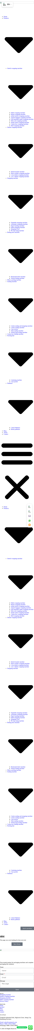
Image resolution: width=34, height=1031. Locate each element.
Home (5, 16)
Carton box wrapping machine (19, 124)
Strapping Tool (15, 229)
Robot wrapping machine (18, 114)
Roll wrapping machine (17, 125)
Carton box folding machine (15, 334)
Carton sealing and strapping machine (21, 326)
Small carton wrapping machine (20, 122)
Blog (5, 431)
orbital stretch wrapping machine (20, 116)
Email (2, 974)
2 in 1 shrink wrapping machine (20, 176)
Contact (6, 434)
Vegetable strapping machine (19, 222)
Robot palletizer (15, 429)
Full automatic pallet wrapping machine (22, 119)
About (5, 432)
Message (2, 981)
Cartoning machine (16, 380)
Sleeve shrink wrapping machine (20, 173)
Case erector (14, 329)
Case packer (14, 381)
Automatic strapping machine (19, 224)
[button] (17, 470)
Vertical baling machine (17, 278)
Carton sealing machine (17, 327)
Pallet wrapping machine (18, 113)
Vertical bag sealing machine (19, 332)
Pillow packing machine (14, 280)
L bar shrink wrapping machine (20, 175)
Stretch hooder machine (17, 171)
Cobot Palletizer (15, 427)
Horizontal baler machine (18, 276)
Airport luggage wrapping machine (21, 117)
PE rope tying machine (17, 230)
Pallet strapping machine (18, 227)
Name (1, 967)
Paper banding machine (17, 226)
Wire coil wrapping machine (19, 121)
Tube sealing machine (17, 331)
